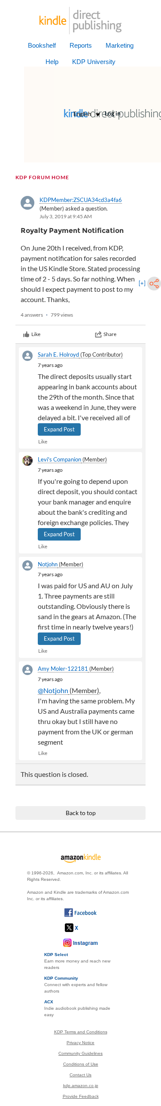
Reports (81, 45)
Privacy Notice (80, 1042)
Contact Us (80, 1074)
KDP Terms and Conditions (80, 1032)
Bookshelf (42, 45)
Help (52, 61)
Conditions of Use (80, 1064)
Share (109, 334)
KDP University (93, 61)
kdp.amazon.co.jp (80, 1085)
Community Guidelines (80, 1053)
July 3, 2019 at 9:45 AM (65, 216)
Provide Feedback (81, 1096)
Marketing (120, 45)
